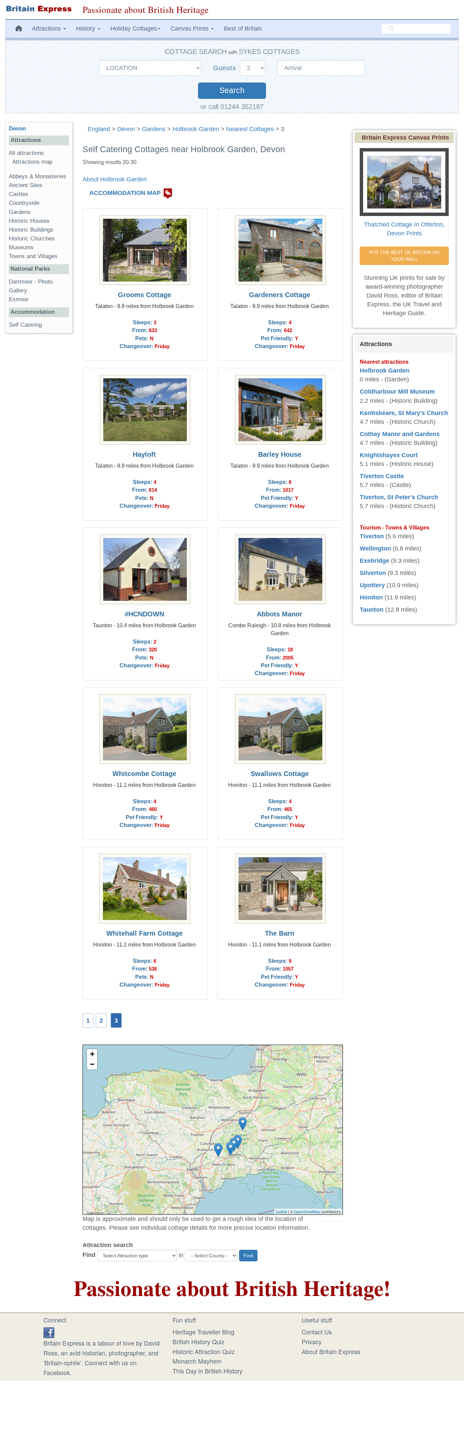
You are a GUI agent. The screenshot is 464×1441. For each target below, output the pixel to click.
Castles (18, 194)
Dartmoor (21, 281)
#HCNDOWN (144, 614)
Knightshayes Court (389, 455)
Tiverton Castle (382, 476)
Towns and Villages (33, 256)
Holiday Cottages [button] (133, 28)
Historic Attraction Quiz (204, 1351)
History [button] (86, 28)
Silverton (373, 573)
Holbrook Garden (196, 129)
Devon (126, 129)
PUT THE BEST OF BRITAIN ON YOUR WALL (405, 256)
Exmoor (19, 299)
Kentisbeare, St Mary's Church (404, 413)
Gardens (153, 129)
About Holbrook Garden (115, 179)
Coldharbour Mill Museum (397, 391)
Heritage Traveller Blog (203, 1331)
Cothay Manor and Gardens (400, 434)
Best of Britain (243, 28)
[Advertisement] (39, 443)
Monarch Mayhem (197, 1360)
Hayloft (144, 454)
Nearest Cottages (250, 129)
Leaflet (281, 1211)
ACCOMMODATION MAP (125, 193)
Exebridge (374, 560)
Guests (225, 68)
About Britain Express (331, 1351)
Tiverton (372, 536)
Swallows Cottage (280, 773)
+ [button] (92, 1054)
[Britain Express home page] (38, 9)
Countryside (24, 203)
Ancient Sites (25, 185)
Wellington (375, 548)
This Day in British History (208, 1370)
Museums (21, 247)
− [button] (92, 1064)
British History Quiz (199, 1341)
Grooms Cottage (144, 295)
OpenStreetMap (307, 1211)
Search (232, 90)
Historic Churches (32, 238)
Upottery (372, 585)
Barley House (279, 454)
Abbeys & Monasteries (37, 176)
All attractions (26, 153)
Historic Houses (29, 221)
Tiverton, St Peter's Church (399, 497)
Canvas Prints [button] (190, 28)
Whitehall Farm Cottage (144, 933)
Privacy (312, 1341)
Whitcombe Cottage (144, 773)
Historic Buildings (31, 230)
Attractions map (32, 162)
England (99, 129)
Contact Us (317, 1331)
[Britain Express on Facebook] (48, 1331)
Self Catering (25, 325)
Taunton (371, 609)
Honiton (371, 597)
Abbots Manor (279, 614)
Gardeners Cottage (279, 295)
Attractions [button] (47, 28)
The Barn (279, 933)
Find (89, 1254)
